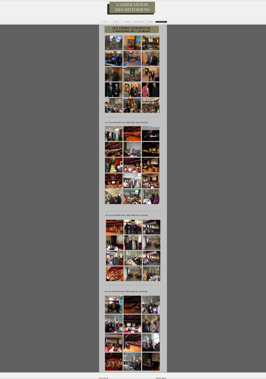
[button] (113, 43)
